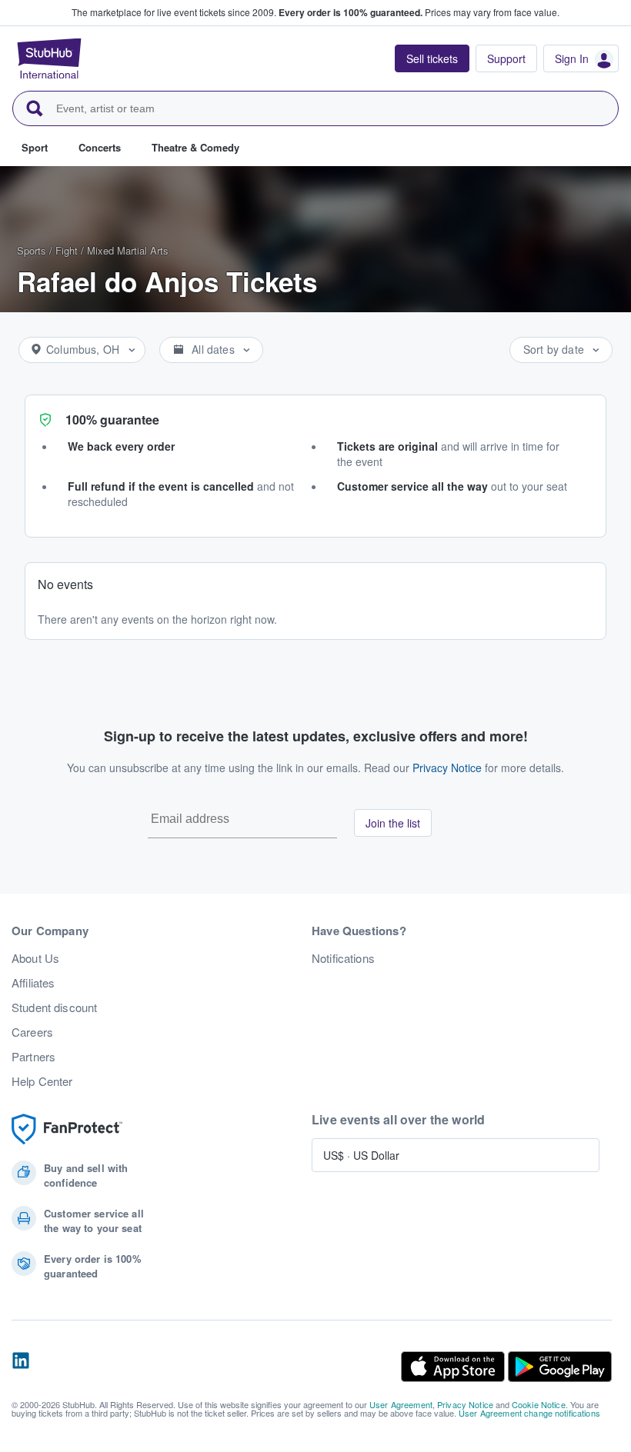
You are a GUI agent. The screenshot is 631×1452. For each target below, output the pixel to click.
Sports (31, 250)
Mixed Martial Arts (128, 250)
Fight (66, 250)
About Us (35, 958)
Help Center (42, 1081)
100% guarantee (112, 419)
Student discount (54, 1007)
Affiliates (33, 983)
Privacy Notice (447, 767)
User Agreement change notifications (529, 1413)
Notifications (343, 958)
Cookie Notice (539, 1404)
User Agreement (400, 1404)
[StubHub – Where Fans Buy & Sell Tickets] (49, 58)
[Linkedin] (21, 1366)
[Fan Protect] (67, 1129)
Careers (32, 1032)
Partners (33, 1057)
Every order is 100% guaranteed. (350, 12)
